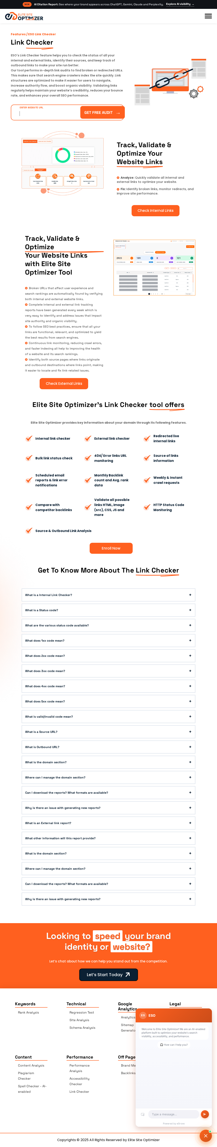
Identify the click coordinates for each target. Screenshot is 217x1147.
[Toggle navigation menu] (208, 16)
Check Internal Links (156, 210)
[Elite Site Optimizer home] (24, 16)
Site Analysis (79, 1020)
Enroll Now (111, 548)
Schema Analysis (82, 1028)
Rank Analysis (28, 1012)
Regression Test (82, 1012)
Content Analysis (31, 1065)
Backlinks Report (134, 1073)
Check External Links (64, 383)
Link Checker (79, 1092)
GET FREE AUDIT (102, 112)
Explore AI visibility (180, 4)
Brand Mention (132, 1065)
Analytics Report (134, 1017)
